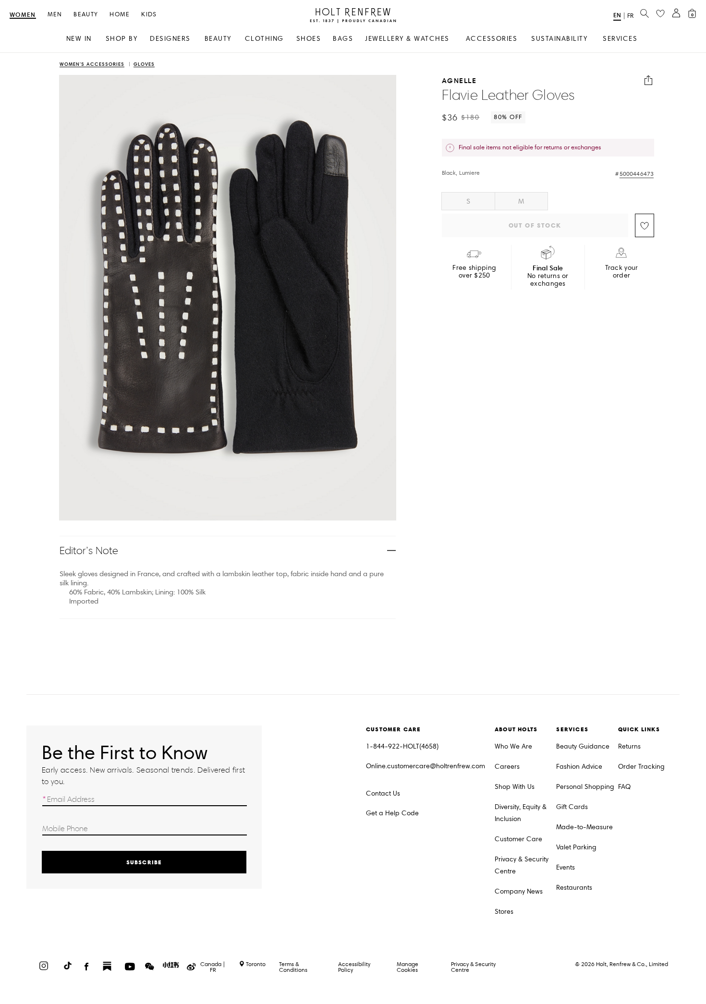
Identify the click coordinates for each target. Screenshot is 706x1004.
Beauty (85, 15)
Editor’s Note (89, 550)
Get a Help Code (392, 813)
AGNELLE (459, 80)
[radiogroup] (548, 201)
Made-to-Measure (584, 827)
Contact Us (383, 793)
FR (630, 16)
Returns (629, 746)
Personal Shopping (585, 787)
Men (55, 15)
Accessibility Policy (354, 966)
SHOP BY (122, 39)
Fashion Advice (579, 766)
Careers (507, 766)
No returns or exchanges (548, 276)
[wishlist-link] (660, 14)
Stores (504, 911)
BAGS (343, 39)
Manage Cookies (407, 966)
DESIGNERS (170, 39)
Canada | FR (212, 967)
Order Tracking (641, 766)
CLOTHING (264, 39)
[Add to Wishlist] (644, 225)
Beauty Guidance (582, 746)
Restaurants (574, 887)
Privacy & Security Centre (521, 865)
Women (23, 15)
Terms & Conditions (293, 966)
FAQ (624, 787)
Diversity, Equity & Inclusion (521, 813)
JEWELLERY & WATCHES (407, 39)
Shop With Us (515, 787)
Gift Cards (572, 807)
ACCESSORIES (492, 39)
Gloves (144, 64)
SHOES (308, 39)
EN (617, 15)
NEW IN (79, 39)
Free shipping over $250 (474, 271)
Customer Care (518, 839)
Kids (149, 15)
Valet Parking (576, 847)
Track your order (621, 271)
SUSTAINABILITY (559, 39)
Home (120, 15)
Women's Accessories (92, 64)
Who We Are (513, 746)
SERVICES (620, 39)
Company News (519, 891)
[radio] (468, 201)
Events (565, 867)
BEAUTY (218, 39)
